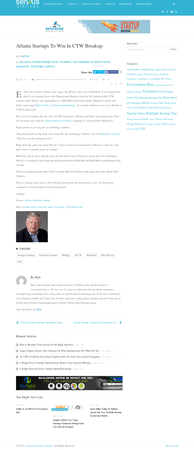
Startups (22, 66)
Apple (158, 69)
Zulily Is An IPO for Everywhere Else (32, 410)
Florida (160, 91)
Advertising (125, 4)
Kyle (25, 56)
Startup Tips (168, 113)
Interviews (170, 97)
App (152, 69)
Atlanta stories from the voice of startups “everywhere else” (53, 206)
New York (164, 103)
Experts (72, 4)
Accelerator (133, 69)
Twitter (100, 72)
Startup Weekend (134, 119)
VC (20, 261)
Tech (158, 119)
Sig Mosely (108, 255)
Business (172, 69)
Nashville (154, 103)
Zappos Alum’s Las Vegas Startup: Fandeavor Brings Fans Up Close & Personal (68, 423)
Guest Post (132, 97)
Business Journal (110, 133)
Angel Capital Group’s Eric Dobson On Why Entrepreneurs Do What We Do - (64, 350)
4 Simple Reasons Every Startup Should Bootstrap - (51, 368)
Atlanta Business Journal (57, 120)
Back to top (172, 445)
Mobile (146, 103)
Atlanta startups (49, 255)
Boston (164, 69)
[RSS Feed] (176, 12)
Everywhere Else (45, 62)
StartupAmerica (165, 107)
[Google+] (167, 12)
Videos (165, 124)
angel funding (27, 255)
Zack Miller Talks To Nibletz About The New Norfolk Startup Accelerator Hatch (105, 412)
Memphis (136, 103)
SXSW (145, 119)
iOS (129, 103)
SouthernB (81, 62)
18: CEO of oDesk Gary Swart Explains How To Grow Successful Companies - (64, 356)
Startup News (100, 62)
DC (163, 78)
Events (168, 78)
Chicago (147, 74)
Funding (66, 62)
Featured (149, 90)
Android (145, 69)
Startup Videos (144, 4)
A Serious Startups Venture (39, 445)
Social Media (139, 107)
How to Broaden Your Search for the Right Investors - (51, 344)
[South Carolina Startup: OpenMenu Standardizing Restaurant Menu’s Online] (17, 322)
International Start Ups (150, 97)
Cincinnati (131, 78)
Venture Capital (43, 66)
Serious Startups (52, 4)
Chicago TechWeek (160, 74)
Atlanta (25, 62)
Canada (139, 74)
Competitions (142, 78)
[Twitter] (163, 12)
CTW (79, 255)
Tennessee (140, 124)
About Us (110, 4)
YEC (143, 128)
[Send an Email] (172, 12)
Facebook (113, 72)
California (131, 74)
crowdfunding (154, 78)
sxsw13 (152, 119)
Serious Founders (92, 4)
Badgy (66, 255)
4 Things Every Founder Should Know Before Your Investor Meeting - (61, 362)
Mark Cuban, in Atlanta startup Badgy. (56, 105)
